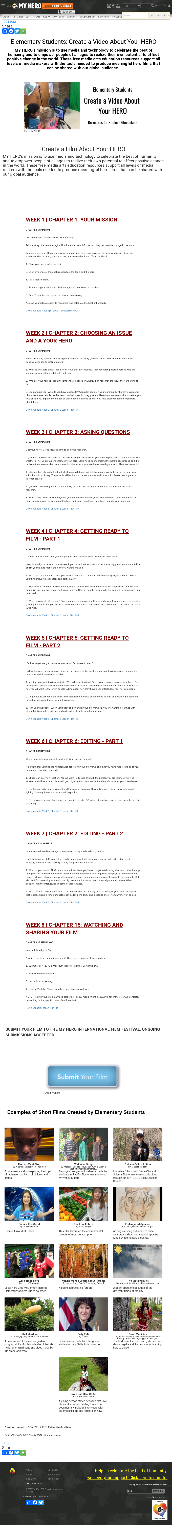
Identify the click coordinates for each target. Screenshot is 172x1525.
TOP (6, 1443)
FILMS (36, 16)
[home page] (30, 5)
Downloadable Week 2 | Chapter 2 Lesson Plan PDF (52, 409)
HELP (29, 1474)
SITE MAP (53, 1479)
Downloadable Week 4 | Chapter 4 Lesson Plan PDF (52, 615)
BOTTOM (10, 21)
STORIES (19, 16)
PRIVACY (31, 1479)
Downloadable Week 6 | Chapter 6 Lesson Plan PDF (52, 811)
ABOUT (7, 16)
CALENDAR (118, 16)
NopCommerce (41, 1496)
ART (28, 16)
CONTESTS (59, 16)
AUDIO (46, 16)
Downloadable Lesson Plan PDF (42, 1008)
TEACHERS (104, 16)
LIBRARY (72, 16)
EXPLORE (53, 1470)
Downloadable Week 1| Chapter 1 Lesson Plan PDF (52, 310)
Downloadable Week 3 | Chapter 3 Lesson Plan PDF (52, 508)
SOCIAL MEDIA (87, 16)
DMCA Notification (34, 1484)
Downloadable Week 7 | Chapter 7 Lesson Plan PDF (52, 902)
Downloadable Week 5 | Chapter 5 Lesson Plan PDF (52, 718)
